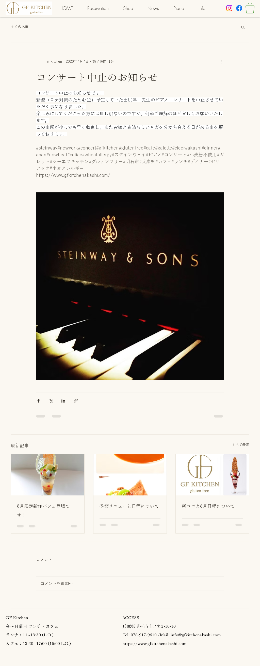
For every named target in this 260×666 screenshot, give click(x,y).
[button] (250, 8)
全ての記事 (19, 26)
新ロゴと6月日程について (208, 506)
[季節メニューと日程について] (130, 474)
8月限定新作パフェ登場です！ (43, 511)
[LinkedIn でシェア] (63, 400)
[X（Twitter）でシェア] (50, 400)
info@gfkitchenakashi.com (196, 635)
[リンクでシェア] (75, 400)
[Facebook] (239, 8)
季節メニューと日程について (129, 506)
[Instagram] (229, 8)
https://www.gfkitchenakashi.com (154, 643)
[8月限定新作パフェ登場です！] (47, 474)
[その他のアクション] (221, 62)
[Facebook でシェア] (38, 400)
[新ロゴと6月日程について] (212, 474)
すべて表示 (240, 444)
